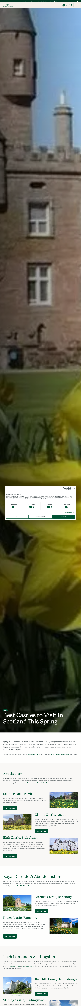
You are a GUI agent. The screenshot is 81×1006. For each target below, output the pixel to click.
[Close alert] (77, 1)
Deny (17, 516)
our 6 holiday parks (34, 754)
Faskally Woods (42, 783)
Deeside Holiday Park (24, 886)
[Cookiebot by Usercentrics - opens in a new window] (64, 488)
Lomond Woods (15, 966)
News (5, 710)
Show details (68, 512)
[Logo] (8, 5)
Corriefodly (30, 783)
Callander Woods (28, 966)
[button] (64, 5)
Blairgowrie (22, 783)
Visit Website (10, 808)
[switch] (31, 507)
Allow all (63, 516)
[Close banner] (74, 488)
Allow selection (40, 516)
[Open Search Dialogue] (70, 5)
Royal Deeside (55, 754)
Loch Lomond (65, 754)
